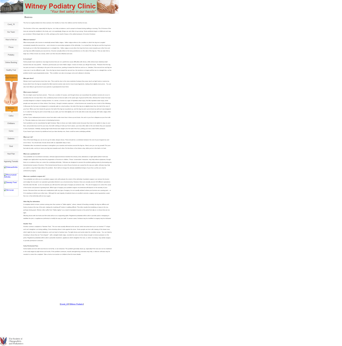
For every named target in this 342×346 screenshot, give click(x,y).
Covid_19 (64, 304)
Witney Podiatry (76, 304)
